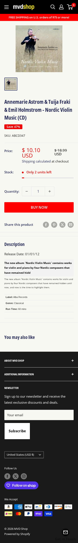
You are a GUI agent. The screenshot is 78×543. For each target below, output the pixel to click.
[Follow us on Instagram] (24, 476)
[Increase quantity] (49, 191)
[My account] (61, 7)
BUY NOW (39, 207)
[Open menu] (6, 7)
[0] (70, 7)
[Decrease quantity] (26, 191)
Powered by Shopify (17, 534)
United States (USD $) (20, 455)
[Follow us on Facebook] (7, 476)
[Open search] (52, 7)
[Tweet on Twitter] (62, 224)
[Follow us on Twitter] (16, 476)
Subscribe (17, 431)
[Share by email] (71, 224)
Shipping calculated (36, 161)
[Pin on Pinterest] (54, 224)
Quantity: (11, 191)
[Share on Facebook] (46, 224)
